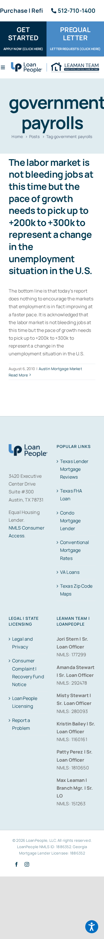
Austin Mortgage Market (60, 368)
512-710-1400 (77, 10)
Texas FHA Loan (71, 495)
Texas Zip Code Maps (76, 590)
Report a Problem (21, 724)
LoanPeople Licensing (24, 702)
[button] (91, 926)
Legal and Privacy (22, 643)
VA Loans (69, 572)
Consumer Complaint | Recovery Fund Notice (28, 672)
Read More (18, 375)
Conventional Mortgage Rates (74, 550)
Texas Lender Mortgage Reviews (74, 469)
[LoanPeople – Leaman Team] (55, 64)
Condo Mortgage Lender (70, 521)
